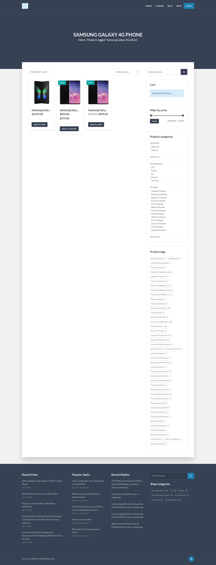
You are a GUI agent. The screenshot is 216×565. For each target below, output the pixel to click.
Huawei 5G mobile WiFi (81, 519)
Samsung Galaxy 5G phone (161, 398)
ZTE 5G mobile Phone (159, 435)
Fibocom (154, 150)
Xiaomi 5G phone (158, 421)
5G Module (154, 143)
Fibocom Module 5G (159, 304)
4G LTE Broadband (173, 500)
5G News (183, 491)
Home (81, 39)
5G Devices (154, 157)
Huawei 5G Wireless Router (161, 344)
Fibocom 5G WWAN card (161, 286)
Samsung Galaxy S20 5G (160, 408)
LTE (173, 491)
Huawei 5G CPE (157, 313)
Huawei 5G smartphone (160, 335)
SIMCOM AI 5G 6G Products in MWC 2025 (40, 494)
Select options (69, 129)
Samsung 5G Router (159, 194)
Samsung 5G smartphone (160, 389)
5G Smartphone (156, 164)
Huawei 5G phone (158, 326)
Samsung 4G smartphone (160, 371)
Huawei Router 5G (174, 349)
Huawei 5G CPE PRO (159, 317)
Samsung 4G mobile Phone (161, 362)
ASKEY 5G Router (158, 217)
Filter (154, 121)
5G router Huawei (158, 258)
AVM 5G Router (157, 214)
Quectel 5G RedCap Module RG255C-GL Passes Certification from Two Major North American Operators (42, 519)
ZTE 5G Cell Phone (158, 430)
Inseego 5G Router (158, 191)
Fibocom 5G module (159, 281)
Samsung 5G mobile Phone (161, 380)
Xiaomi (154, 170)
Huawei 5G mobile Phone (161, 322)
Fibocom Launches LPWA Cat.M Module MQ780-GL (38, 505)
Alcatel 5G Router (158, 210)
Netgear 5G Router (159, 197)
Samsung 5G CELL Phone (160, 376)
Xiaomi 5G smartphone (160, 426)
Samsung (155, 180)
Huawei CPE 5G (157, 349)
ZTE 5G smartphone (173, 439)
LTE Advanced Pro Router (162, 495)
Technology (157, 500)
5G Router (154, 187)
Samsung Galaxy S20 (159, 403)
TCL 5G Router (157, 220)
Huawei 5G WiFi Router (160, 340)
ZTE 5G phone (157, 439)
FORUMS (160, 6)
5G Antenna (155, 237)
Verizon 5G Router (158, 223)
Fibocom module (158, 299)
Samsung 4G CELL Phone (160, 358)
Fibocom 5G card (158, 267)
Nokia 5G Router (158, 207)
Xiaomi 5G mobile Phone (160, 417)
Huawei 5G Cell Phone (160, 308)
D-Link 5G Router (158, 201)
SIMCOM (155, 147)
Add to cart (39, 124)
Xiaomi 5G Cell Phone (159, 412)
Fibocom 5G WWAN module (162, 290)
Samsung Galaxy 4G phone (161, 394)
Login (189, 6)
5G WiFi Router (174, 258)
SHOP (179, 6)
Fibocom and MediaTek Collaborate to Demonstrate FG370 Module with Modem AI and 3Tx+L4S (42, 535)
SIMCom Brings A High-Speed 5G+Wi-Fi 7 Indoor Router (42, 482)
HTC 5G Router (157, 204)
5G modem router (160, 491)
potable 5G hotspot (158, 353)
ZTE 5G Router (157, 227)
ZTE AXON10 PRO (158, 444)
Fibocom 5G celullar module (162, 272)
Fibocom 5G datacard (159, 276)
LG (152, 174)
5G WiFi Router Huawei (160, 263)
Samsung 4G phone (158, 367)
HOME (149, 6)
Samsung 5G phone (158, 385)
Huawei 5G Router (158, 230)
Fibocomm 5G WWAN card (161, 295)
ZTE (153, 167)
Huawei (154, 177)
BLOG (170, 6)
